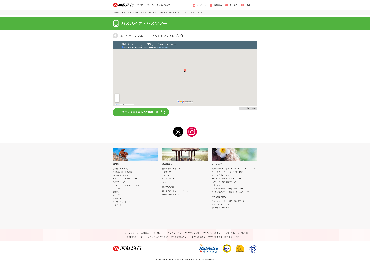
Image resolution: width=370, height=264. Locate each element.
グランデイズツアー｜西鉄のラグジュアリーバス (231, 192)
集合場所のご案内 (156, 12)
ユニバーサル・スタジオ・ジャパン (126, 185)
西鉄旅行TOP (118, 12)
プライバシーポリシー (212, 233)
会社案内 (234, 5)
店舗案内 (218, 5)
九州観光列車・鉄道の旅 (122, 172)
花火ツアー (166, 182)
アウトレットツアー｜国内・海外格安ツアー (229, 201)
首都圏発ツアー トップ (171, 169)
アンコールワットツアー (122, 202)
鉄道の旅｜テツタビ (219, 185)
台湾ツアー (117, 198)
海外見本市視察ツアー (171, 194)
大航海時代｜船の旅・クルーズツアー (226, 179)
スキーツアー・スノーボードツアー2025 (227, 172)
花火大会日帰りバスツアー (222, 175)
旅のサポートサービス (220, 208)
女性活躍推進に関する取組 (220, 237)
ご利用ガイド (251, 5)
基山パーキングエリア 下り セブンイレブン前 (184, 12)
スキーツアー (167, 175)
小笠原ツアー (167, 172)
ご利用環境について (180, 237)
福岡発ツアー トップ (121, 169)
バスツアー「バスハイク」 (136, 12)
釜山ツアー (117, 195)
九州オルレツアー (120, 182)
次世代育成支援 (199, 237)
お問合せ (239, 237)
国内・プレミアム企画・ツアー (125, 179)
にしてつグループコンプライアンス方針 (181, 233)
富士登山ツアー (168, 179)
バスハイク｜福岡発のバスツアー (225, 182)
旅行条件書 (243, 233)
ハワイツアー (118, 205)
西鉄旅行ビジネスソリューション (175, 191)
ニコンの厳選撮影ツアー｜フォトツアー (227, 189)
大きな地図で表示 (248, 108)
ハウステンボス (119, 189)
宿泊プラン (117, 192)
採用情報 (156, 233)
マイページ (201, 5)
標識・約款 (230, 233)
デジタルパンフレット (220, 204)
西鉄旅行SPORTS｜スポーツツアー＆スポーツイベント (233, 169)
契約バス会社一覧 (135, 237)
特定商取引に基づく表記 (157, 237)
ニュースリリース (130, 233)
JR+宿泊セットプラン (121, 175)
